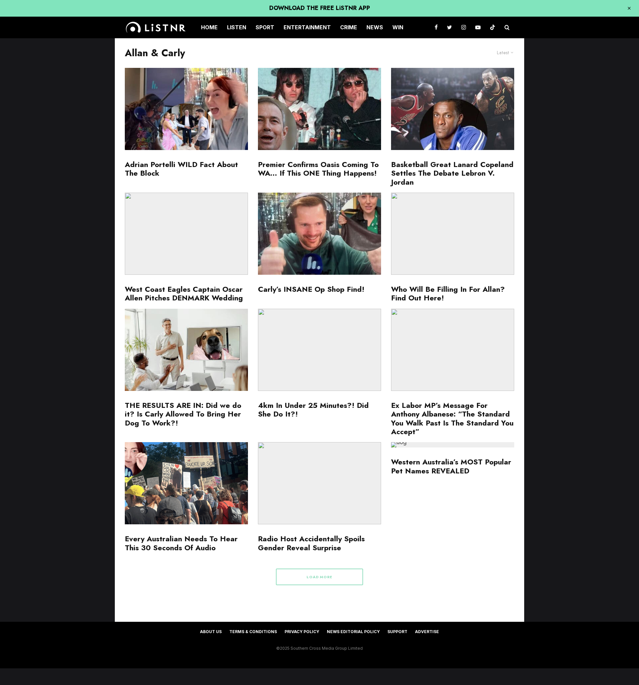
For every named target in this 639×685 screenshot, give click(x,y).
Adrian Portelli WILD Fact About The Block (181, 169)
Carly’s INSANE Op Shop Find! (311, 289)
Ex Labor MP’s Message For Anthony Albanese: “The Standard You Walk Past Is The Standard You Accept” (452, 418)
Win (397, 27)
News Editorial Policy (353, 631)
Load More (320, 577)
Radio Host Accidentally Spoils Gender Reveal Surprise (311, 543)
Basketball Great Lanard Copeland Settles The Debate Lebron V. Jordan (452, 173)
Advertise (427, 631)
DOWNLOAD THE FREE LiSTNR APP (319, 8)
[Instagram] (464, 27)
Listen (236, 27)
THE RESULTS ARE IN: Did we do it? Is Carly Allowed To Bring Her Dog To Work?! (183, 414)
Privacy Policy (302, 631)
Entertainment (307, 27)
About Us (211, 631)
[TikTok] (492, 27)
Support (397, 631)
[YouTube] (478, 27)
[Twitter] (449, 27)
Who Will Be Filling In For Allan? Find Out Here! (448, 293)
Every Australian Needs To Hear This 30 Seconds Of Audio (181, 543)
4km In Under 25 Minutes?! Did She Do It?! (313, 410)
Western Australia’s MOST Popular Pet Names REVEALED (451, 466)
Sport (265, 27)
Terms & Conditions (253, 631)
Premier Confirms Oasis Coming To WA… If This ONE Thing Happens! (318, 169)
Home (209, 27)
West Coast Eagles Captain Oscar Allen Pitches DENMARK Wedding (184, 293)
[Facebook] (436, 27)
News (374, 27)
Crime (348, 27)
